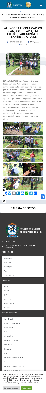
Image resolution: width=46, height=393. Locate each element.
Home (22, 12)
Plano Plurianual (9, 327)
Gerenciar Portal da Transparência (15, 366)
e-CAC (6, 286)
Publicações (8, 267)
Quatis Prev (8, 262)
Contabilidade (8, 319)
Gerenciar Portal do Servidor (13, 357)
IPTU (5, 295)
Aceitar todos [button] (26, 388)
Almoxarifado (8, 336)
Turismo (7, 271)
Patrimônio (8, 345)
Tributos (7, 362)
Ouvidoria (7, 308)
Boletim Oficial (9, 303)
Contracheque (9, 299)
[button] (41, 4)
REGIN (6, 291)
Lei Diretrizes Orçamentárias (13, 332)
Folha (6, 353)
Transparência (9, 275)
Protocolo (7, 349)
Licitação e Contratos (11, 340)
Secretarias (8, 258)
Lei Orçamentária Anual (12, 323)
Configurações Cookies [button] (11, 388)
